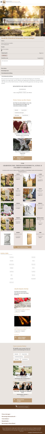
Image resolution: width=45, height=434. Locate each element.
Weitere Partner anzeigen (20, 400)
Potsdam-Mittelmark (22, 379)
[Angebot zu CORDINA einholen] (7, 209)
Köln (11, 274)
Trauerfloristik (17, 312)
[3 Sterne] (22, 89)
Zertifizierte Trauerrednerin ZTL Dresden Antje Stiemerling (22, 134)
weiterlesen (16, 314)
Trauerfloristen (25, 115)
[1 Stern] (20, 89)
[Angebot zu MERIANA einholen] (29, 209)
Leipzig (11, 278)
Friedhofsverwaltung (19, 356)
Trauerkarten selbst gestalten (22, 309)
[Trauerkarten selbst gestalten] (22, 303)
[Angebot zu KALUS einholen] (29, 195)
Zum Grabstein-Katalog (22, 247)
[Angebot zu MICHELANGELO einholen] (29, 224)
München (33, 264)
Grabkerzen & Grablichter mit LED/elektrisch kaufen (22, 328)
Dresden (11, 260)
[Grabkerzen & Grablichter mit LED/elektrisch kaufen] (22, 321)
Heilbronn (3, 4)
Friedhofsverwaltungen (19, 112)
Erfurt (33, 260)
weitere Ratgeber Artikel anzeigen (22, 338)
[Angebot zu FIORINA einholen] (7, 238)
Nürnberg (11, 257)
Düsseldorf (33, 278)
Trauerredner (24, 354)
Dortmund (12, 282)
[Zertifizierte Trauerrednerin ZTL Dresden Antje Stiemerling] (22, 126)
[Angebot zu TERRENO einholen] (7, 224)
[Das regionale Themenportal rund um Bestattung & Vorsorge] (4, 2)
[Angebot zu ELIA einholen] (7, 195)
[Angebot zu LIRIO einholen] (29, 238)
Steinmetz (17, 359)
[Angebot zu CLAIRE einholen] (29, 180)
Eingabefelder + (41, 58)
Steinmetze (17, 115)
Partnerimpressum (5, 70)
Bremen (33, 274)
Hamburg (11, 271)
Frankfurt (33, 271)
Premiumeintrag (28, 121)
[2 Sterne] (21, 89)
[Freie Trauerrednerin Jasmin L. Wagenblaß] (22, 144)
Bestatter (16, 110)
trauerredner (24, 110)
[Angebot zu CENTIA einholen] (7, 180)
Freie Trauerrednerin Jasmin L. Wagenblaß (22, 152)
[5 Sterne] (25, 89)
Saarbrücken (11, 264)
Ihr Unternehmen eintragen (22, 406)
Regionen (41, 53)
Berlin (33, 267)
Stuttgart (11, 267)
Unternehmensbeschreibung (6, 73)
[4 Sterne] (23, 89)
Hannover (33, 257)
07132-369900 (5, 49)
